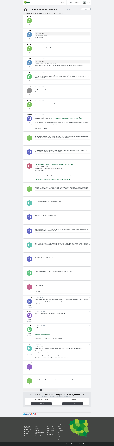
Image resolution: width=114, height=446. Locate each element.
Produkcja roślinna (50, 428)
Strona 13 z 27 (61, 13)
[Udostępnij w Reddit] (31, 414)
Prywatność (79, 443)
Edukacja (26, 433)
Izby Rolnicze (37, 424)
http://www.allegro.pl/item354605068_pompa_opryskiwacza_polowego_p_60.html (66, 118)
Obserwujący (84, 9)
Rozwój (59, 424)
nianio (29, 344)
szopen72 (29, 16)
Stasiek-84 (29, 363)
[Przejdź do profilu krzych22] (29, 301)
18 (51, 13)
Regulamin (67, 443)
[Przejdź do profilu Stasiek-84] (29, 367)
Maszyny (47, 11)
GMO (36, 421)
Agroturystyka (27, 419)
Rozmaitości (60, 421)
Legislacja (37, 428)
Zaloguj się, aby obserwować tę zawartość (73, 9)
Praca (48, 421)
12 (39, 13)
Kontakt (88, 443)
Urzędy (59, 432)
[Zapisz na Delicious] (30, 414)
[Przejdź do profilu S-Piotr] (29, 34)
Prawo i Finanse (50, 426)
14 (43, 13)
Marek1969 (29, 269)
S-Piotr (29, 30)
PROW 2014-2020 (50, 434)
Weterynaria (60, 434)
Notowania (37, 437)
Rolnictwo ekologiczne (62, 419)
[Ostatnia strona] (57, 13)
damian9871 (29, 199)
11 (37, 13)
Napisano (40, 16)
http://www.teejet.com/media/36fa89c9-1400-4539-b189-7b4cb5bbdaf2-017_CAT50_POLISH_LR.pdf (54, 164)
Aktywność (77, 2)
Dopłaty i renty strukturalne (27, 427)
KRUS (36, 426)
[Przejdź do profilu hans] (29, 166)
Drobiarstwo (26, 431)
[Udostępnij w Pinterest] (35, 414)
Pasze (48, 419)
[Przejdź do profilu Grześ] (29, 76)
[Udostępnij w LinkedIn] (33, 414)
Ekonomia (26, 437)
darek (29, 325)
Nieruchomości (38, 435)
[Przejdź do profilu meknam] (29, 118)
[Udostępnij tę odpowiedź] (89, 16)
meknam (29, 114)
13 (41, 13)
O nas (62, 443)
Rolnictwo (48, 436)
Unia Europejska (61, 430)
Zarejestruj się (41, 403)
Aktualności (26, 421)
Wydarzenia (60, 439)
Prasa (48, 424)
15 (45, 13)
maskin (29, 311)
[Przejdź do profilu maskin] (29, 315)
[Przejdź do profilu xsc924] (29, 287)
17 (49, 13)
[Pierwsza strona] (24, 13)
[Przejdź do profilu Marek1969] (29, 273)
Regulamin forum (72, 443)
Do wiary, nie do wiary (28, 429)
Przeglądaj (70, 2)
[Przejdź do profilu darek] (29, 329)
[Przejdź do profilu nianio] (29, 348)
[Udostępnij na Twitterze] (24, 414)
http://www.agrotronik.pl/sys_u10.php (42, 334)
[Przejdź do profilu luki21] (29, 90)
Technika (59, 428)
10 (35, 13)
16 (47, 13)
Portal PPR (63, 2)
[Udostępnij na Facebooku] (26, 414)
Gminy (36, 419)
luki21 (29, 86)
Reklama (84, 443)
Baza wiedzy (26, 424)
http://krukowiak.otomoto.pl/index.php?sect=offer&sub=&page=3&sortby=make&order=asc (52, 179)
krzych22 (29, 297)
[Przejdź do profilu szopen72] (29, 20)
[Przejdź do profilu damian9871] (29, 203)
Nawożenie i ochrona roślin (39, 433)
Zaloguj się (73, 403)
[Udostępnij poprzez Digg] (28, 414)
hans (29, 162)
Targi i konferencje (61, 426)
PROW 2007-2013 (50, 432)
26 (89, 9)
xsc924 (29, 283)
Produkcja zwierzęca (50, 430)
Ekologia (26, 435)
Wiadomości (60, 436)
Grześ (29, 72)
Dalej (54, 13)
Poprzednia (28, 13)
